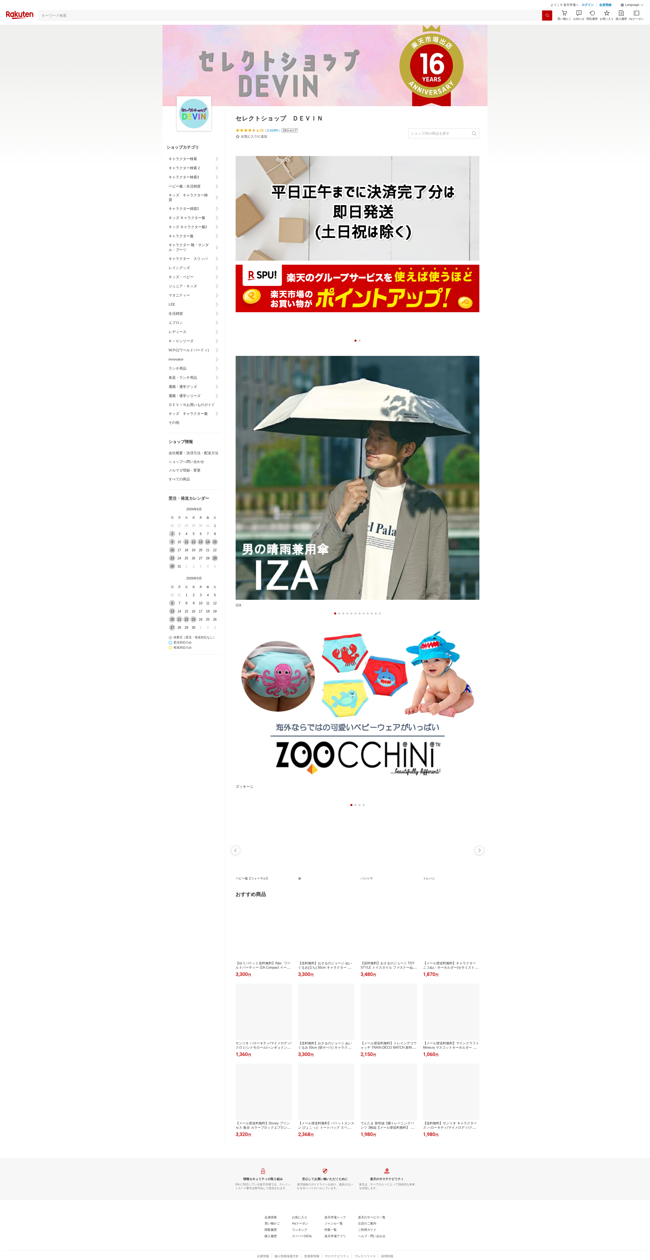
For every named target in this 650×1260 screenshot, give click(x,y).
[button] (632, 5)
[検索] (547, 15)
